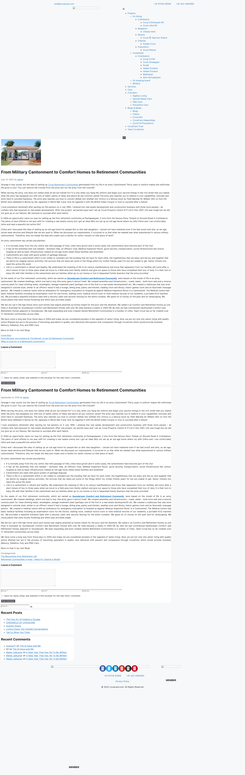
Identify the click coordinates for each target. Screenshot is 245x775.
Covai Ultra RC (150, 25)
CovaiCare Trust (135, 126)
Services (132, 86)
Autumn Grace (13, 626)
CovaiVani (138, 117)
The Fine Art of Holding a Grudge (23, 619)
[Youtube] (122, 668)
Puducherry (143, 47)
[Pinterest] (134, 668)
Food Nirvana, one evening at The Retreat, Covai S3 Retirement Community (37, 338)
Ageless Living (140, 95)
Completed (138, 53)
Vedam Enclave (150, 68)
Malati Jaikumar (14, 652)
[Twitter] (109, 668)
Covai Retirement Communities (63, 184)
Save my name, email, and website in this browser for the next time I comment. (42, 377)
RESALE (136, 83)
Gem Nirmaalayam (152, 77)
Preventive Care (140, 105)
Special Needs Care (142, 99)
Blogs (135, 111)
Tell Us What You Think (18, 632)
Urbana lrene (149, 31)
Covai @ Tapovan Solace (155, 37)
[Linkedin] (115, 668)
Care (130, 89)
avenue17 (11, 646)
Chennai (142, 40)
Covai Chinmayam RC (153, 22)
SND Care (137, 102)
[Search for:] (15, 606)
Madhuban (148, 74)
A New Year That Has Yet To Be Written (46, 652)
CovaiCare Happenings (144, 120)
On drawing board (141, 80)
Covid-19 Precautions (143, 123)
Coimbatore (143, 19)
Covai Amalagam (151, 62)
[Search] (31, 606)
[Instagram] (128, 668)
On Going (137, 16)
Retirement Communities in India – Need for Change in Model (30, 559)
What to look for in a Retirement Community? (23, 341)
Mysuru (141, 34)
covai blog (6, 335)
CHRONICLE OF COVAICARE (20, 622)
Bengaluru (142, 28)
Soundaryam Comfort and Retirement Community (98, 496)
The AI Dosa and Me (30, 646)
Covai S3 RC (149, 59)
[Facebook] (103, 668)
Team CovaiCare (136, 129)
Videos (136, 114)
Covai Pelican (149, 50)
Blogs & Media (134, 108)
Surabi (146, 65)
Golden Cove (149, 44)
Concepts (132, 92)
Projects (132, 13)
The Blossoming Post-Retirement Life (19, 556)
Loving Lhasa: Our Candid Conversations (27, 629)
